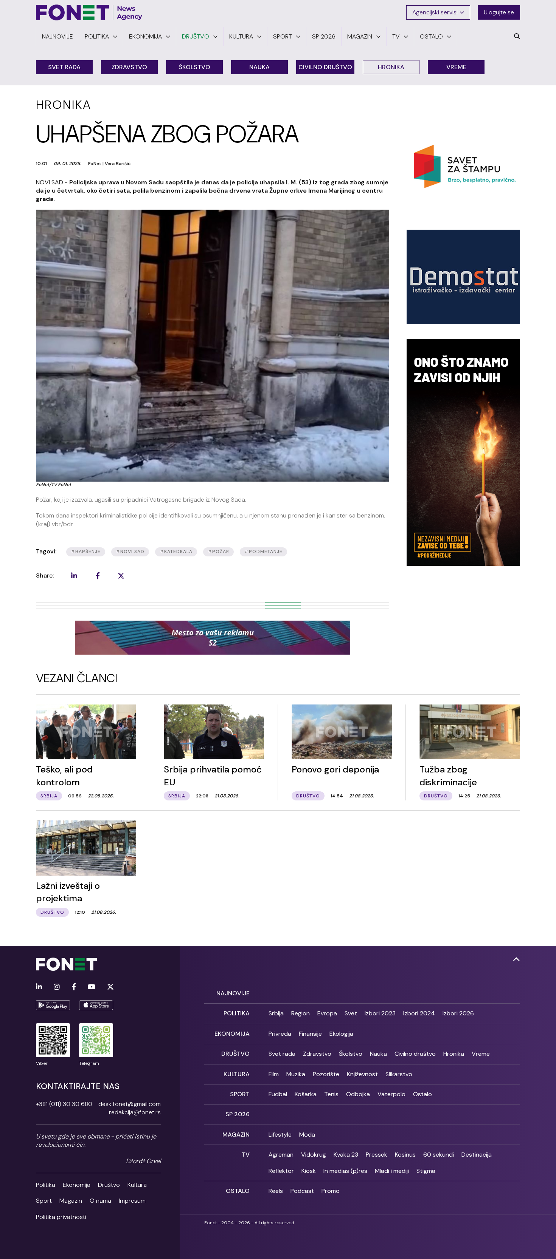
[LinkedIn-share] (74, 576)
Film (274, 1074)
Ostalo (422, 1094)
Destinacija (476, 1155)
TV (246, 1155)
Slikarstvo (398, 1074)
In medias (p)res (345, 1171)
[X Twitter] (110, 987)
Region (300, 1013)
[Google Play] (53, 1005)
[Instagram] (57, 987)
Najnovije (233, 993)
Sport (44, 1201)
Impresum (132, 1201)
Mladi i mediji (392, 1171)
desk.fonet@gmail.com (129, 1104)
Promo (330, 1191)
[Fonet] (89, 12)
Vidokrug (313, 1155)
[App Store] (96, 1005)
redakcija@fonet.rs (135, 1112)
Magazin (70, 1201)
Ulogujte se (499, 12)
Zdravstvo (129, 67)
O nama (100, 1201)
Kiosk (308, 1171)
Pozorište (326, 1074)
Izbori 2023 (380, 1013)
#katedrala (176, 551)
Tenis (331, 1094)
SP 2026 (237, 1114)
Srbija (276, 1013)
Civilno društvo (325, 67)
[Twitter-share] (121, 576)
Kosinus (405, 1155)
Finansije (310, 1034)
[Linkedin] (39, 987)
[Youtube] (91, 987)
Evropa (327, 1013)
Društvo (109, 1185)
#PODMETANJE (263, 551)
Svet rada (64, 67)
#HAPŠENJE (86, 551)
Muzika (295, 1074)
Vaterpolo (391, 1094)
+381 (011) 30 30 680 (64, 1104)
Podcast (302, 1191)
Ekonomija (76, 1185)
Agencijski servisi (435, 12)
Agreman (281, 1155)
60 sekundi (438, 1155)
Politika (45, 1185)
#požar (218, 551)
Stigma (425, 1171)
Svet (351, 1013)
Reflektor (281, 1171)
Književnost (362, 1074)
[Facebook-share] (98, 576)
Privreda (280, 1034)
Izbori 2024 (419, 1013)
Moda (307, 1135)
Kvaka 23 (346, 1155)
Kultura (137, 1185)
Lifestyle (280, 1135)
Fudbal (278, 1094)
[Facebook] (74, 987)
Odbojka (358, 1094)
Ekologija (341, 1034)
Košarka (306, 1094)
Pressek (376, 1155)
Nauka (259, 67)
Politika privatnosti (61, 1217)
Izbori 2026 (458, 1013)
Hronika (391, 67)
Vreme (456, 67)
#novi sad (130, 551)
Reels (276, 1191)
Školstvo (194, 67)
